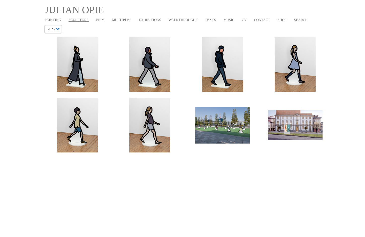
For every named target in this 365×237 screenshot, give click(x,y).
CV (244, 20)
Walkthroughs (183, 20)
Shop (282, 20)
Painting (53, 20)
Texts (210, 20)
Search (301, 20)
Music (228, 20)
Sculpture (79, 20)
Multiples (121, 20)
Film (100, 20)
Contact (262, 20)
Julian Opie (74, 9)
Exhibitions (150, 20)
